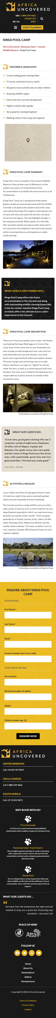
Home (28, 964)
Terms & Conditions (28, 1001)
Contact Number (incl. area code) (20, 653)
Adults (7, 705)
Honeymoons (28, 981)
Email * (7, 638)
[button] (41, 18)
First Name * (10, 609)
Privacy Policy (28, 1005)
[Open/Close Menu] (15, 27)
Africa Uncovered (11, 46)
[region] (28, 143)
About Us (28, 968)
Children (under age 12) (15, 720)
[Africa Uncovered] (28, 6)
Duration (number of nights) (17, 691)
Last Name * (10, 624)
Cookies (28, 1009)
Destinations (28, 973)
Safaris (28, 977)
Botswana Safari (28, 46)
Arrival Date (10, 676)
